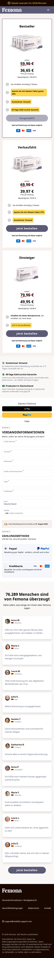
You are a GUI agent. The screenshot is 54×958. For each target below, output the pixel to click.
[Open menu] (48, 10)
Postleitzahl (9, 491)
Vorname (8, 452)
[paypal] (27, 415)
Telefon (6, 510)
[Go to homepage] (27, 891)
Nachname (8, 461)
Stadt (6, 481)
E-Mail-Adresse (10, 441)
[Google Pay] (27, 408)
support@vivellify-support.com (18, 921)
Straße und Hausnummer (14, 471)
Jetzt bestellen (27, 333)
